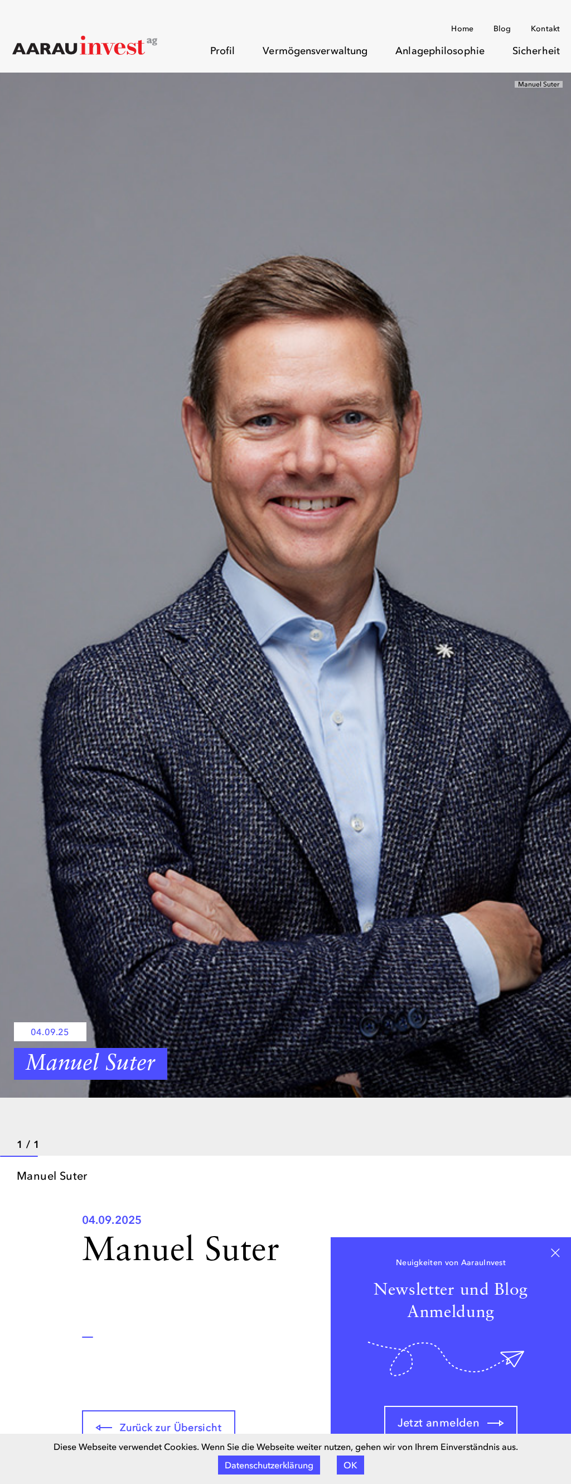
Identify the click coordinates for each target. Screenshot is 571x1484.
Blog (502, 28)
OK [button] (350, 1465)
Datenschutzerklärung (269, 1465)
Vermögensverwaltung (315, 51)
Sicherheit (536, 51)
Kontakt (545, 28)
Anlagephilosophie (440, 51)
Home (462, 28)
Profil (222, 51)
